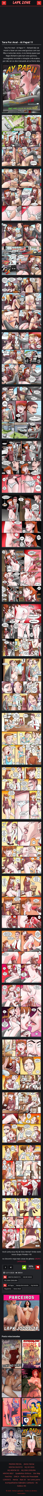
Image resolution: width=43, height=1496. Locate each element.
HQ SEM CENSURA (10, 1280)
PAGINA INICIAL (15, 1464)
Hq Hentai (34, 1285)
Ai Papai (11, 1285)
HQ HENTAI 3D (13, 1470)
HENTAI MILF (8, 1473)
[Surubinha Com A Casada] (11, 1383)
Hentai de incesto (22, 1285)
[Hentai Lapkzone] (21, 4)
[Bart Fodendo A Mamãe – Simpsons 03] (31, 1412)
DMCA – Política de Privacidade (26, 1476)
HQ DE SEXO (27, 1277)
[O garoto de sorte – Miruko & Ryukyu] (11, 1354)
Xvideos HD (21, 1486)
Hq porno (7, 1289)
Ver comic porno (33, 1479)
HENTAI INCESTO (14, 1277)
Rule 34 (23, 1479)
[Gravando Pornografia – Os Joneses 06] (31, 1354)
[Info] (5, 1267)
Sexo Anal (17, 1289)
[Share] (10, 1267)
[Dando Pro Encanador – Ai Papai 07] (31, 1441)
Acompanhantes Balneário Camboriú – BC (21, 1483)
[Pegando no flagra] (31, 1383)
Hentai (15, 1479)
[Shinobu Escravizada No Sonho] (11, 1441)
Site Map (36, 1473)
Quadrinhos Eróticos (23, 1473)
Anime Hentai (29, 1464)
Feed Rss (8, 1476)
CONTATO (7, 1479)
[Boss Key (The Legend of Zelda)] (11, 1412)
